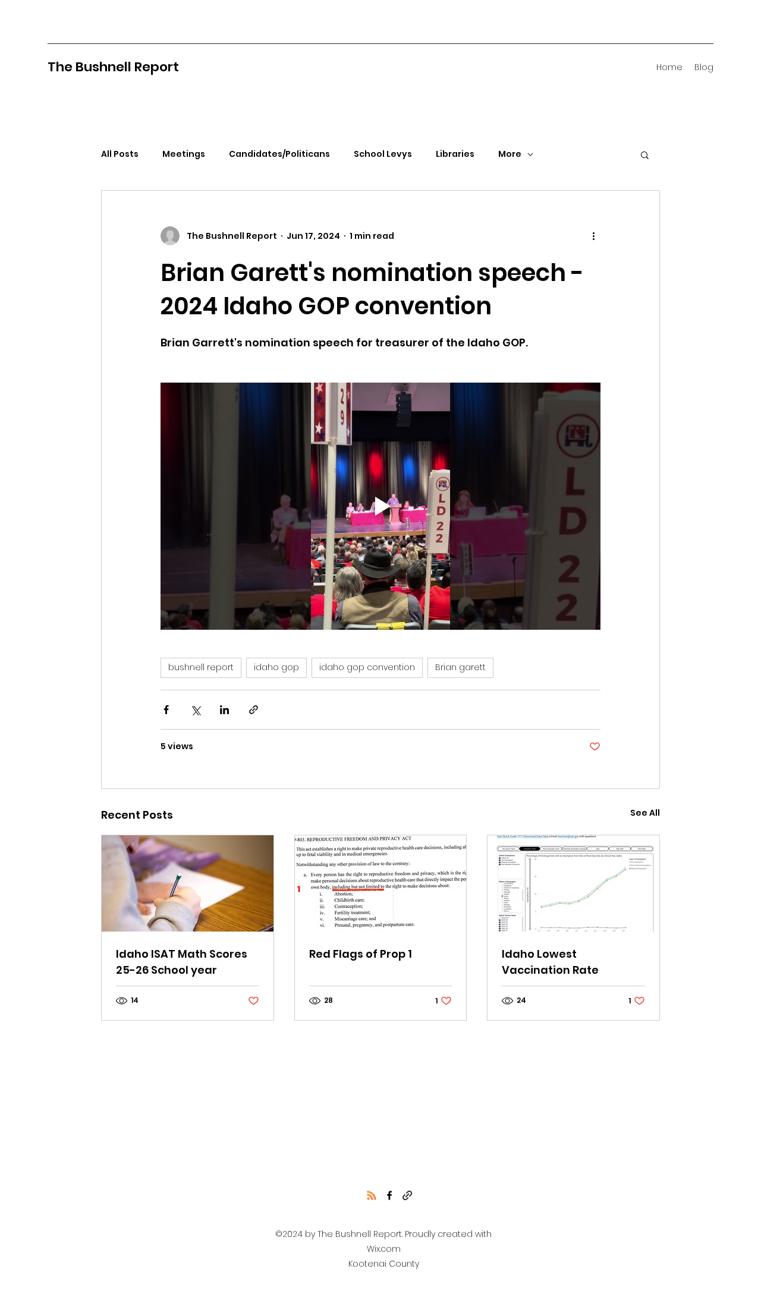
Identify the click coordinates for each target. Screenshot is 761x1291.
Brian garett (460, 667)
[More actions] (593, 236)
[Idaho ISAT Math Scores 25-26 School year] (187, 883)
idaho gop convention (367, 667)
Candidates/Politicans (279, 154)
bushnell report (201, 667)
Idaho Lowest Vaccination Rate (550, 961)
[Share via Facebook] (166, 709)
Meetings (183, 154)
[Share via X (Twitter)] (195, 709)
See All (645, 813)
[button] (644, 154)
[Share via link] (253, 709)
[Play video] (380, 506)
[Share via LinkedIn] (224, 709)
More (509, 154)
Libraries (455, 154)
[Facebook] (389, 1195)
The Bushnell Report (113, 67)
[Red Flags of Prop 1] (381, 883)
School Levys (383, 154)
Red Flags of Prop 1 (360, 953)
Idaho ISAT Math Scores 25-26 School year (181, 961)
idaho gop (276, 667)
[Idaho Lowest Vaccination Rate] (573, 883)
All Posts (120, 154)
